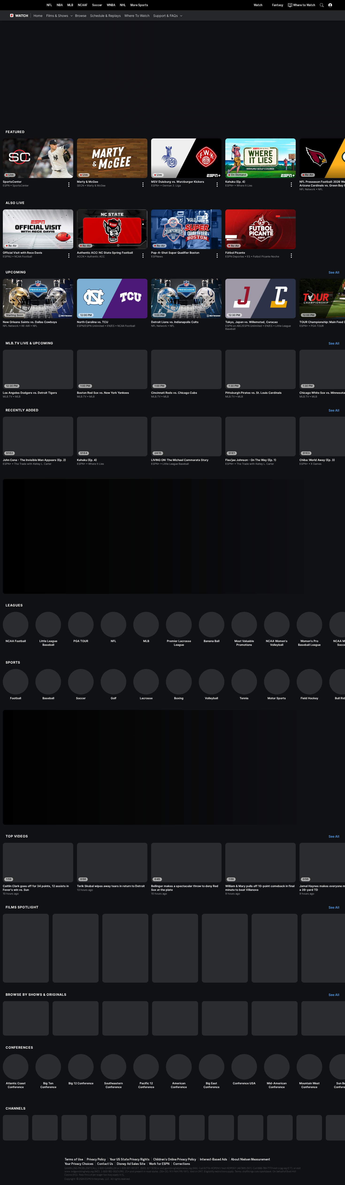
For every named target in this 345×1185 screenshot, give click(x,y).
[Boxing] (179, 684)
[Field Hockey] (309, 684)
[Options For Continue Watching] (68, 184)
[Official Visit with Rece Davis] (38, 234)
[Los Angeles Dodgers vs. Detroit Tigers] (38, 374)
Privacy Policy (96, 1159)
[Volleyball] (211, 684)
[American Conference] (179, 1071)
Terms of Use (74, 1159)
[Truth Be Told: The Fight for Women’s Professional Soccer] (275, 948)
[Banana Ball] (211, 627)
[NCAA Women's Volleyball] (277, 629)
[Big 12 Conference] (81, 1069)
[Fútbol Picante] (260, 234)
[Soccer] (81, 684)
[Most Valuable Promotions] (244, 629)
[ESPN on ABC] (74, 1127)
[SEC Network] (162, 1127)
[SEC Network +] (192, 1127)
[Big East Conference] (211, 1071)
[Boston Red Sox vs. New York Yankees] (112, 374)
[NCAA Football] (15, 627)
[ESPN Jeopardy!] (26, 1018)
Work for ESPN (159, 1164)
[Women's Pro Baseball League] (309, 629)
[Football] (15, 684)
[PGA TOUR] (81, 627)
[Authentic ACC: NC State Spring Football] (112, 234)
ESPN (26, 5)
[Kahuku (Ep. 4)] (260, 163)
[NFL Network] (103, 1127)
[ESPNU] (133, 1127)
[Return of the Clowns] (225, 948)
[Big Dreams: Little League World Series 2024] (76, 948)
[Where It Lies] (76, 1018)
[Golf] (113, 684)
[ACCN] (221, 1127)
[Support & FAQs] (181, 15)
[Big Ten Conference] (48, 1071)
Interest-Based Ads (213, 1159)
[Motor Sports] (277, 684)
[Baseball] (48, 684)
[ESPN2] (45, 1127)
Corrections (181, 1164)
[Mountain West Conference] (309, 1071)
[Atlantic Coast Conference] (15, 1071)
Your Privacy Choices (79, 1164)
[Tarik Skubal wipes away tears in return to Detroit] (112, 867)
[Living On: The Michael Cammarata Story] (26, 948)
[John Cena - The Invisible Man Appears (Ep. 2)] (38, 441)
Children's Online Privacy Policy (174, 1159)
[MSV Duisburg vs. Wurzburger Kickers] (186, 163)
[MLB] (146, 627)
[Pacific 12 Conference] (146, 1071)
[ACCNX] (250, 1127)
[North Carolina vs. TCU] (112, 303)
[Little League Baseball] (48, 629)
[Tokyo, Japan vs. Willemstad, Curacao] (260, 305)
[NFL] (113, 627)
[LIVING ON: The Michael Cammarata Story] (186, 441)
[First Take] (275, 1018)
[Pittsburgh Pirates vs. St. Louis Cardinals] (260, 374)
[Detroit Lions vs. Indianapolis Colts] (186, 303)
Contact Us (105, 1164)
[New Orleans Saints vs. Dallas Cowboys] (38, 303)
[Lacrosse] (146, 684)
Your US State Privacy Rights (130, 1159)
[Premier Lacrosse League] (179, 629)
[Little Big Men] (125, 948)
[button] (322, 5)
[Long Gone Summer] (175, 948)
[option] (38, 163)
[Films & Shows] (71, 15)
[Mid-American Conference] (277, 1071)
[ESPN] (15, 1127)
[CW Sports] (309, 1127)
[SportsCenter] (38, 163)
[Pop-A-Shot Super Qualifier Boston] (186, 234)
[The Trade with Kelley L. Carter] (125, 1018)
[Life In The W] (175, 1018)
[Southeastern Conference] (113, 1071)
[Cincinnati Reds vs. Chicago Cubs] (186, 374)
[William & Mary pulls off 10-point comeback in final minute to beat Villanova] (260, 869)
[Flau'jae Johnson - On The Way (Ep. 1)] (260, 441)
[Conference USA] (244, 1069)
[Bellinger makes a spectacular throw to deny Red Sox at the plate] (186, 869)
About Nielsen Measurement (250, 1159)
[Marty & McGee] (112, 163)
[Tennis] (244, 684)
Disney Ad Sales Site (131, 1164)
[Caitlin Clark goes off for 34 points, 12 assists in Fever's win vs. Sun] (38, 869)
